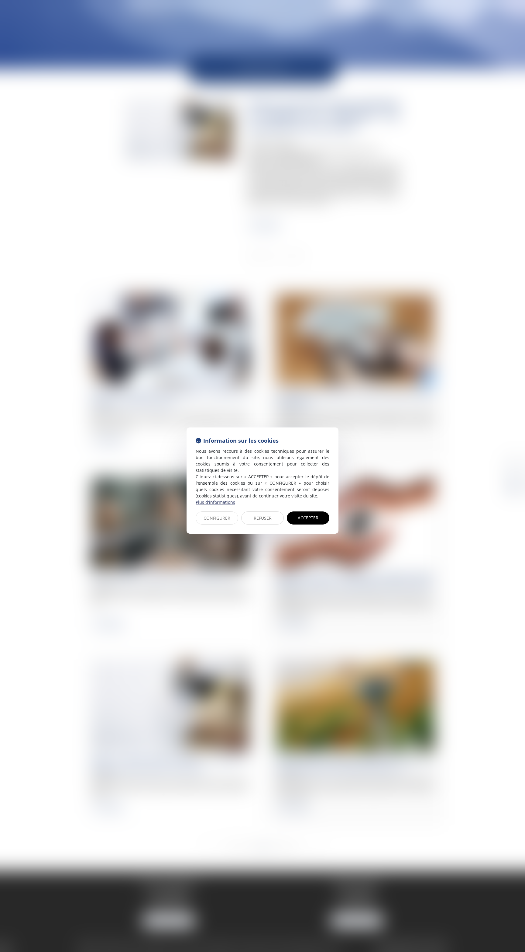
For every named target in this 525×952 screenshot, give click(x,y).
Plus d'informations (215, 502)
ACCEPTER (308, 518)
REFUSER (263, 518)
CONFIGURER (217, 518)
